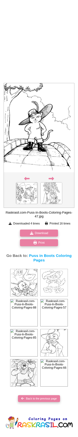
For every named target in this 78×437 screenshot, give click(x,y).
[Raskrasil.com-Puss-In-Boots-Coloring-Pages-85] (24, 343)
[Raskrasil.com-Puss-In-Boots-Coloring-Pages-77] (54, 282)
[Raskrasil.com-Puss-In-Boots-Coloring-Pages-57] (54, 312)
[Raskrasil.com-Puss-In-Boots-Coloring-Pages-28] (24, 373)
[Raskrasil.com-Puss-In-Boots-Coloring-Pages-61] (54, 343)
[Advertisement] (39, 43)
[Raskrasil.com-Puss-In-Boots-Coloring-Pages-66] (54, 373)
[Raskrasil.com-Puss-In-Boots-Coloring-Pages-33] (24, 282)
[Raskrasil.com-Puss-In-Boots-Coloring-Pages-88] (24, 312)
